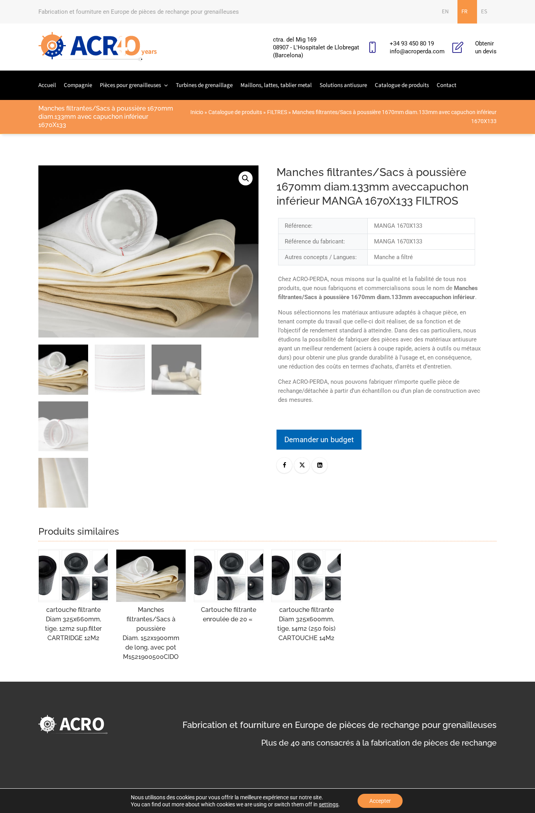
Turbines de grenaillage (204, 85)
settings (328, 804)
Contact (446, 85)
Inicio (196, 112)
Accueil (47, 85)
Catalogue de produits (402, 85)
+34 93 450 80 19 (412, 43)
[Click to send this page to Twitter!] (302, 465)
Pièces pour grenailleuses (130, 85)
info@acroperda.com (417, 51)
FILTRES (277, 112)
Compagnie (78, 85)
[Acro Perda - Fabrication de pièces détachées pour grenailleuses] (97, 47)
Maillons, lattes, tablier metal (276, 85)
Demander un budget (319, 439)
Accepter (380, 801)
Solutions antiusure (343, 85)
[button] (246, 178)
